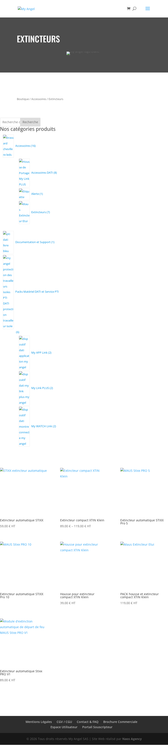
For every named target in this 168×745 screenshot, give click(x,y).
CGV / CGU (64, 722)
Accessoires (38, 99)
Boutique (23, 99)
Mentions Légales (39, 722)
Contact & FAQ (87, 722)
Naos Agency (132, 739)
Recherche (30, 122)
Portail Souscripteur (97, 727)
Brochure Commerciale (120, 722)
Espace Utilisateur (64, 727)
